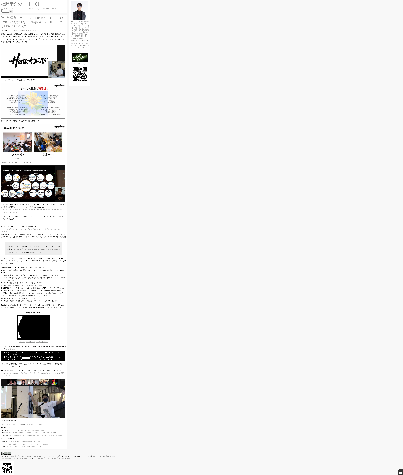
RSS (70, 458)
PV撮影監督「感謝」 (77, 38)
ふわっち (76, 45)
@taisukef (28, 424)
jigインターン (5, 9)
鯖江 (44, 9)
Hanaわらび (28, 162)
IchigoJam (39, 9)
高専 (11, 9)
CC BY (3, 458)
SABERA (16, 9)
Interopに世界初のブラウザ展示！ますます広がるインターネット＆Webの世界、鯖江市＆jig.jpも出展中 (35, 435)
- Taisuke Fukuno (15, 458)
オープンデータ (30, 9)
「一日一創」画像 (62, 458)
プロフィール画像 (49, 458)
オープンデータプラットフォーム (80, 47)
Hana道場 (4, 162)
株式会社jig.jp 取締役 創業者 (79, 22)
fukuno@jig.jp (84, 40)
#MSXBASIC (31, 249)
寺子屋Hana (13, 162)
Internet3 (22, 9)
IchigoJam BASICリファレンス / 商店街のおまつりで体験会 (24, 441)
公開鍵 (22, 424)
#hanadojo (33, 30)
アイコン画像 (37, 458)
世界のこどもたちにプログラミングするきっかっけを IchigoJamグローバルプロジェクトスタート (34, 432)
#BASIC (38, 249)
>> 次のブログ (42, 424)
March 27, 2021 (36, 252)
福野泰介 (9, 424)
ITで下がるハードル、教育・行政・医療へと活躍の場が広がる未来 (26, 430)
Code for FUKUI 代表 (77, 24)
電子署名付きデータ (16, 424)
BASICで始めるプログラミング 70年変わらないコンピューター (25, 446)
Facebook (74, 40)
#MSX (27, 30)
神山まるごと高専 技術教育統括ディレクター (80, 34)
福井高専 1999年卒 (80, 36)
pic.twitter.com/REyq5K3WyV (50, 249)
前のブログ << (34, 424)
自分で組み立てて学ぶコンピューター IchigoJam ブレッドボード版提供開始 (29, 444)
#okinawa (22, 30)
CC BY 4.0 (4, 424)
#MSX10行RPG (21, 249)
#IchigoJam (14, 30)
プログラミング (51, 9)
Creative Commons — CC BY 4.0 (30, 456)
